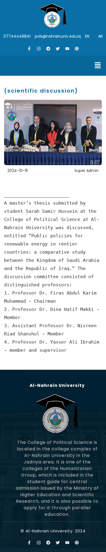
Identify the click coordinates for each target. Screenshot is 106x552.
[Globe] (77, 49)
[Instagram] (39, 49)
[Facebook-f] (29, 49)
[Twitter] (58, 49)
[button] (97, 66)
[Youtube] (67, 49)
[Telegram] (48, 49)
